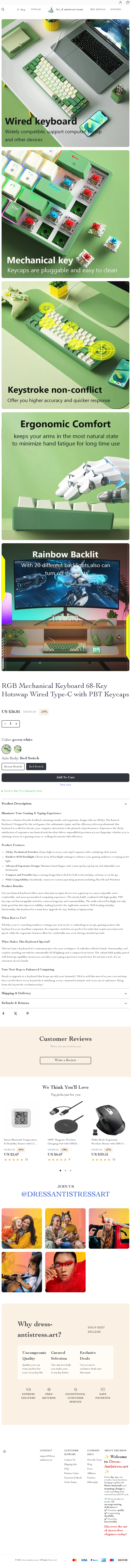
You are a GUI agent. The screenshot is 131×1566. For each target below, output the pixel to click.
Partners (91, 1478)
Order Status (70, 1482)
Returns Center (71, 1473)
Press (89, 1469)
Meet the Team (94, 1460)
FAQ (66, 1469)
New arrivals (97, 10)
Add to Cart (65, 777)
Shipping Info (70, 1464)
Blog (89, 1464)
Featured (115, 10)
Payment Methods (73, 1478)
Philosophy (92, 1482)
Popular (36, 10)
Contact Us (69, 1460)
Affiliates (91, 1473)
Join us (65, 1187)
